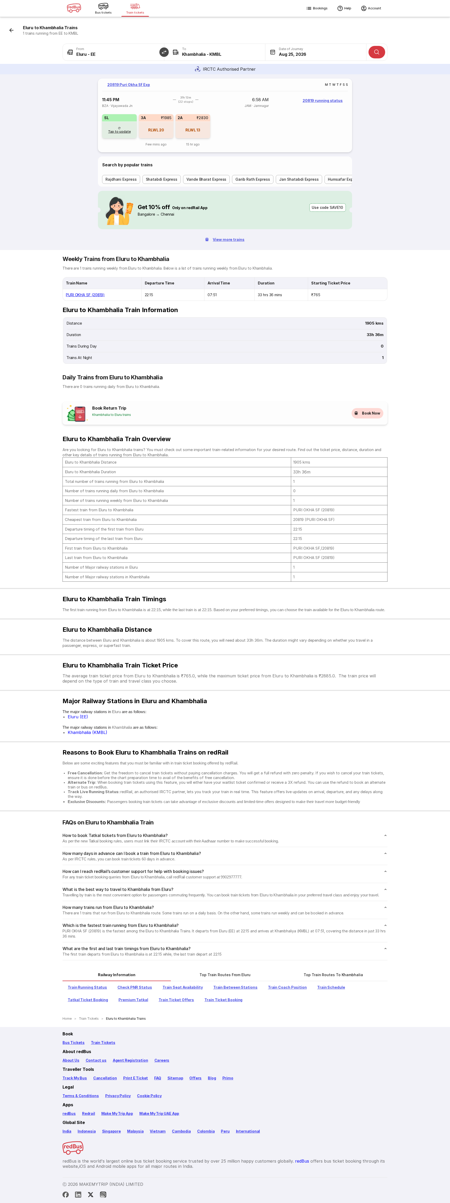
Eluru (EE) (78, 716)
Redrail (88, 1113)
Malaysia (135, 1131)
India (67, 1131)
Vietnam (158, 1131)
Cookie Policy (149, 1095)
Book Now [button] (371, 413)
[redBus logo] (74, 8)
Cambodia (181, 1131)
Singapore (111, 1131)
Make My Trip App (117, 1113)
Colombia (206, 1131)
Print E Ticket (135, 1078)
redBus (69, 1113)
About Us (71, 1060)
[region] (225, 115)
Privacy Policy (118, 1095)
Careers (162, 1060)
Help (347, 8)
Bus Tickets (74, 1042)
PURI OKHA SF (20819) (85, 295)
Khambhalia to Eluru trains (111, 415)
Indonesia (87, 1131)
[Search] (376, 52)
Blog (212, 1078)
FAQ (157, 1078)
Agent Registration (130, 1060)
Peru (225, 1131)
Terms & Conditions (81, 1095)
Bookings (320, 8)
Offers (195, 1078)
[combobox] (113, 52)
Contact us (96, 1060)
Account (374, 8)
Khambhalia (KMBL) (87, 732)
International (248, 1131)
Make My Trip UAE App (159, 1113)
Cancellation (105, 1078)
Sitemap (175, 1078)
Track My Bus (75, 1078)
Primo (227, 1078)
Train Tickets (103, 1042)
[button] (164, 52)
